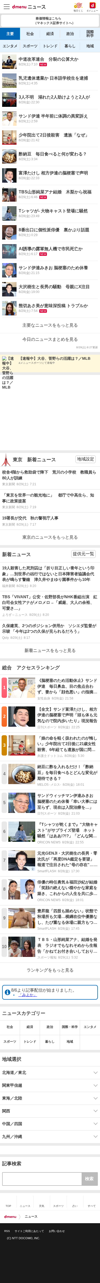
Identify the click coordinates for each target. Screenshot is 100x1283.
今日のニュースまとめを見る (50, 339)
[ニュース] (29, 7)
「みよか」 (27, 995)
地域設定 (85, 459)
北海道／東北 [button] (14, 1072)
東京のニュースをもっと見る (50, 537)
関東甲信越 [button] (12, 1085)
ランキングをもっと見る (50, 970)
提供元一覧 (83, 553)
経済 (50, 34)
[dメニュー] (10, 1216)
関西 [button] (6, 1111)
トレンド (50, 46)
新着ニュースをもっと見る (50, 650)
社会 (30, 34)
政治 (70, 34)
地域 (90, 46)
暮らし (70, 46)
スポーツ (30, 46)
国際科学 (90, 34)
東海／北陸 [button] (12, 1098)
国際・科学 (70, 1027)
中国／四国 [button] (12, 1124)
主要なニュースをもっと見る (50, 325)
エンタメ (10, 46)
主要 (10, 34)
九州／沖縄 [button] (12, 1137)
